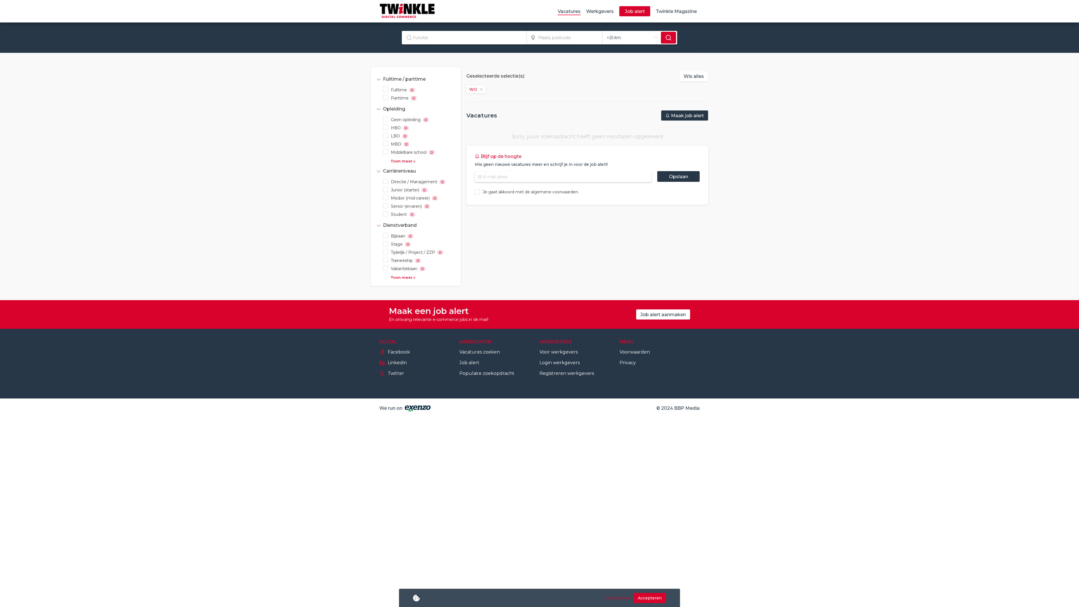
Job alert (469, 362)
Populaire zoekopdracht (486, 373)
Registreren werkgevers (567, 373)
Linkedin (397, 362)
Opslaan (678, 176)
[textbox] (464, 37)
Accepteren (650, 598)
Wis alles (694, 76)
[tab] (416, 79)
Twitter (396, 373)
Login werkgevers (560, 362)
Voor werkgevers (559, 352)
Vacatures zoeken (479, 352)
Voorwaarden (635, 352)
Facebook (399, 352)
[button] (416, 79)
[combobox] (464, 37)
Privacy (628, 362)
